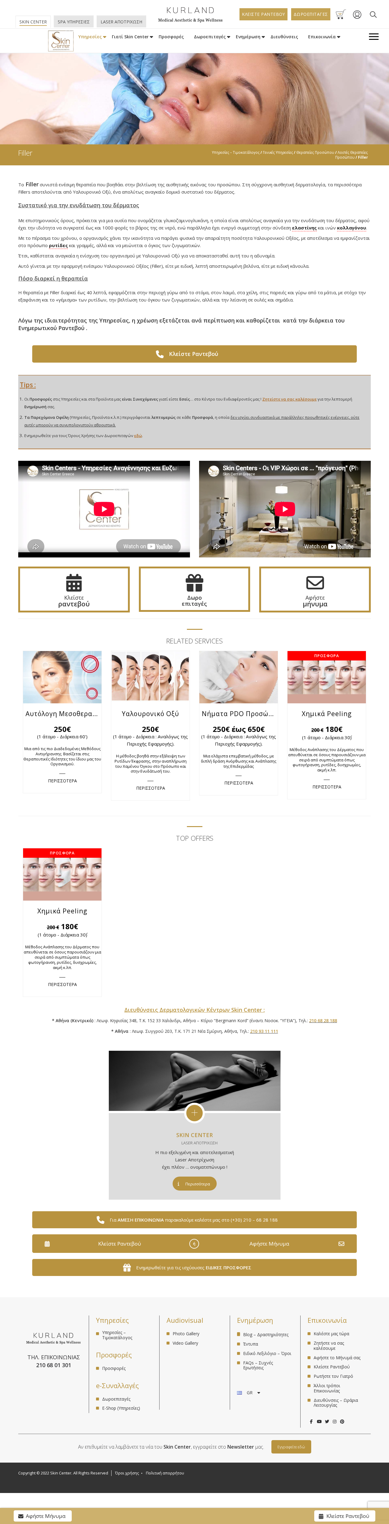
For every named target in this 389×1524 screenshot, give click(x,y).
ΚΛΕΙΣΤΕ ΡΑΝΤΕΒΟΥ (263, 14)
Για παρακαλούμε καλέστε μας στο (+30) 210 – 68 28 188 (194, 1220)
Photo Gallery (186, 1333)
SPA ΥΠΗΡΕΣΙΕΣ (74, 22)
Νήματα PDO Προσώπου (240, 713)
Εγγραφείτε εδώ (291, 1447)
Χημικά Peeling (327, 713)
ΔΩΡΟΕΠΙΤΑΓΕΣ (311, 14)
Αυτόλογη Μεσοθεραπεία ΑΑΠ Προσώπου (64, 713)
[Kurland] (190, 21)
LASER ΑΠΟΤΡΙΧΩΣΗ (121, 22)
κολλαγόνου (351, 228)
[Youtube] (319, 1421)
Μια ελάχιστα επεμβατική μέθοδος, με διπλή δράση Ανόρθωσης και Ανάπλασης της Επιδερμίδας (238, 761)
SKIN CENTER (194, 1135)
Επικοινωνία (322, 37)
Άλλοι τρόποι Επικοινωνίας (327, 1388)
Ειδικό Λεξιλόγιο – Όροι (267, 1353)
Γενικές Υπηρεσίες (278, 152)
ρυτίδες (58, 245)
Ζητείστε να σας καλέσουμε (289, 399)
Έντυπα (250, 1344)
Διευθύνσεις (284, 37)
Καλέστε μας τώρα (331, 1333)
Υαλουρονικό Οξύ (150, 713)
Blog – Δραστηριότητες (265, 1334)
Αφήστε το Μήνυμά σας (337, 1357)
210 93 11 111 (264, 1031)
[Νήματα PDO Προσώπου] (238, 677)
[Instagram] (334, 1421)
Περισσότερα (197, 1184)
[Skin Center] (60, 41)
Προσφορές (171, 37)
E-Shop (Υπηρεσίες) (121, 1408)
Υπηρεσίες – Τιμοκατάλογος (236, 152)
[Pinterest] (342, 1421)
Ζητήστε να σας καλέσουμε (329, 1345)
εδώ (138, 435)
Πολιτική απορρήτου (165, 1473)
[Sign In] (357, 17)
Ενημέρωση (248, 37)
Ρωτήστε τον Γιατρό (333, 1376)
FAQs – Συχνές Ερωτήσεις (258, 1365)
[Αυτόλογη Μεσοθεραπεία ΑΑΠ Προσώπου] (62, 677)
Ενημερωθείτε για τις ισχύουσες (193, 1267)
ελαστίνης (304, 228)
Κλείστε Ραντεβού (119, 1243)
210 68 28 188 (323, 1020)
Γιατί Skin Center (130, 37)
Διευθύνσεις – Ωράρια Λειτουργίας (336, 1402)
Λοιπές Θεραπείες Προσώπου (351, 155)
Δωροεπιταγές (210, 37)
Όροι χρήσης (127, 1473)
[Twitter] (327, 1421)
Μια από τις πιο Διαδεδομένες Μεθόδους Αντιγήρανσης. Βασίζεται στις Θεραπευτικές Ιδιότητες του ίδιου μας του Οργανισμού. (62, 756)
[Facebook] (311, 1421)
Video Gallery (185, 1343)
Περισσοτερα (62, 781)
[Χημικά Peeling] (326, 677)
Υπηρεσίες (90, 37)
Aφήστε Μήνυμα (269, 1243)
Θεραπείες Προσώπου (315, 152)
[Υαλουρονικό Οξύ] (150, 677)
